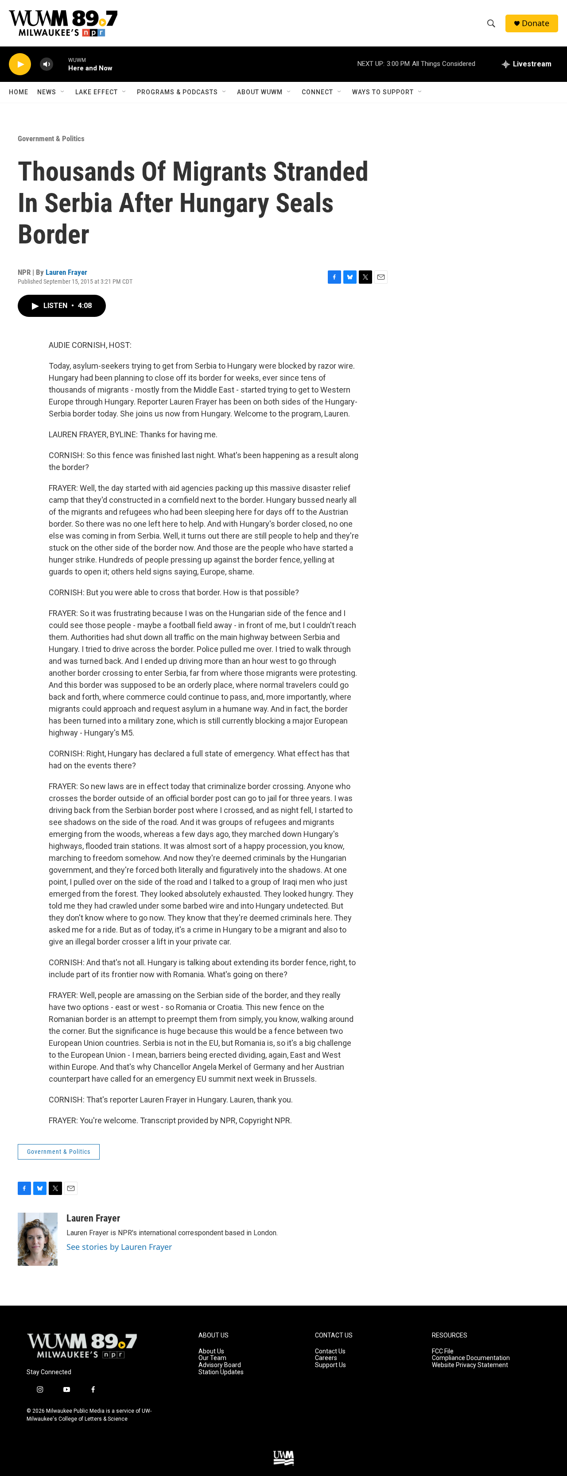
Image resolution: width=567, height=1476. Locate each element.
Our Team (212, 1358)
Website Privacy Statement (470, 1365)
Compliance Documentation (471, 1358)
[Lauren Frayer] (38, 1239)
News (46, 92)
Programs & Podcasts (177, 92)
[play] (20, 64)
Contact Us (330, 1351)
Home (18, 92)
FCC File (443, 1351)
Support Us (330, 1365)
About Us (211, 1351)
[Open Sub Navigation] (62, 92)
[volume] (46, 64)
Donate (535, 23)
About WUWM (260, 92)
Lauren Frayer (66, 272)
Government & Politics (51, 138)
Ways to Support (383, 92)
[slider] (60, 64)
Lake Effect (96, 92)
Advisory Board (219, 1365)
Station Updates (221, 1372)
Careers (326, 1358)
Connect (317, 92)
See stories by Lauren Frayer (119, 1246)
